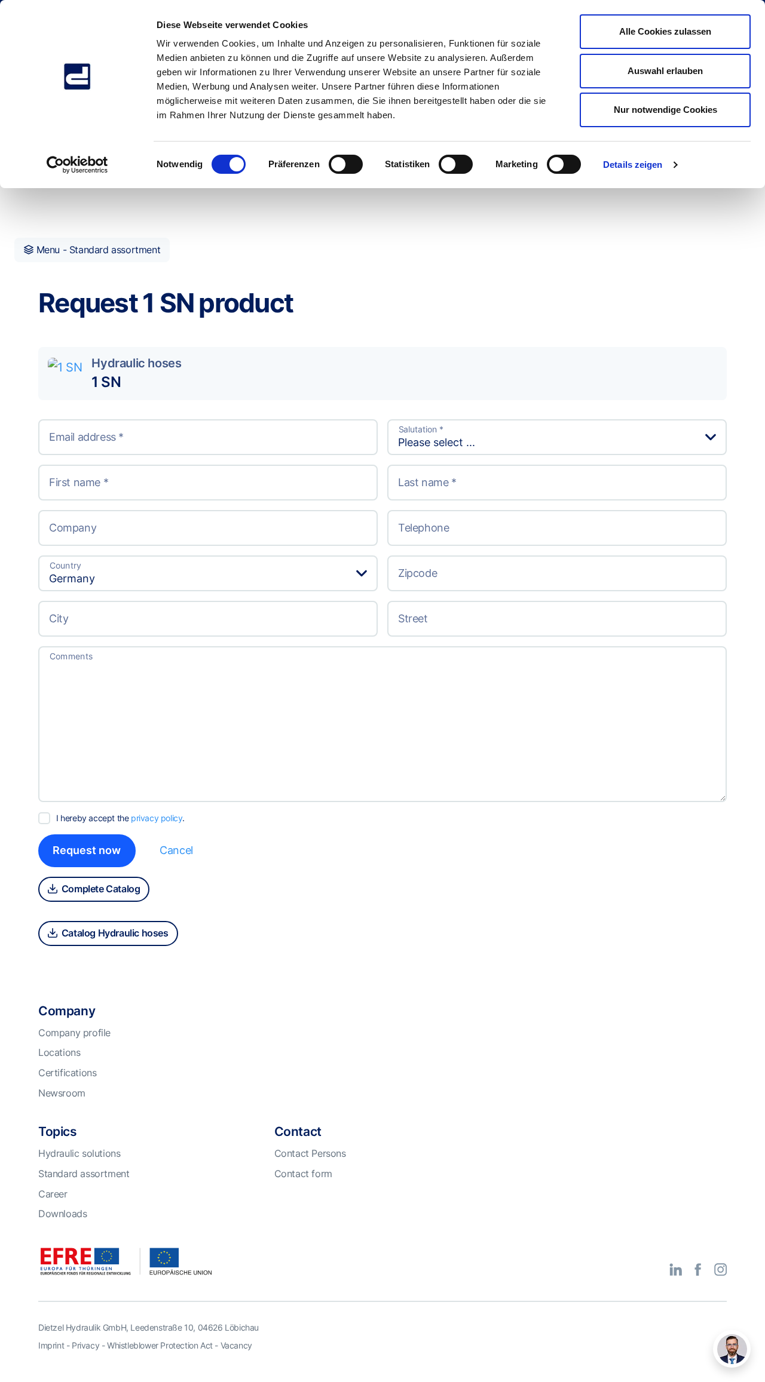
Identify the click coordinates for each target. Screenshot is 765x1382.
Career (53, 1194)
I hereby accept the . (120, 818)
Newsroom (61, 1093)
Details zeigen (632, 164)
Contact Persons (310, 1153)
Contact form (303, 1174)
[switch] (346, 164)
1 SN (105, 382)
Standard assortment (83, 1174)
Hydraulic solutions (79, 1153)
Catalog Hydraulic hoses (113, 933)
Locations (59, 1052)
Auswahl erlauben (665, 71)
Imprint (51, 1345)
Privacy (85, 1345)
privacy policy (156, 818)
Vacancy (236, 1345)
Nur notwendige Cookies (665, 110)
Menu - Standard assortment (96, 250)
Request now (87, 850)
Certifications (67, 1073)
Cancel (176, 850)
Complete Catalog (99, 889)
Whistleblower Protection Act (160, 1345)
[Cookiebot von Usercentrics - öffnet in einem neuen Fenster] (77, 165)
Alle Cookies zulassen (665, 31)
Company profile (74, 1033)
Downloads (62, 1214)
